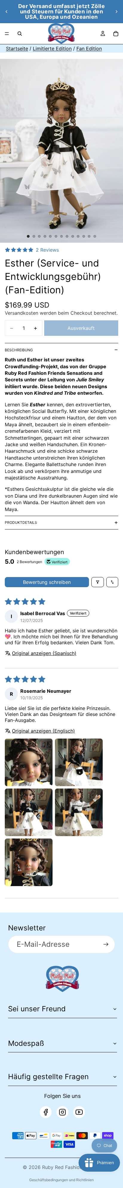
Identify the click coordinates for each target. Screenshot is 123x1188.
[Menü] (7, 33)
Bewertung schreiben (47, 582)
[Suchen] (19, 33)
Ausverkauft (81, 328)
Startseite (17, 48)
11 (83, 236)
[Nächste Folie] (116, 11)
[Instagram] (62, 1112)
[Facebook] (46, 1112)
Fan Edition (89, 48)
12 (89, 236)
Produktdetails (21, 522)
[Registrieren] (106, 944)
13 (94, 236)
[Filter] (97, 582)
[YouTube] (79, 1112)
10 (78, 236)
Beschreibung (19, 350)
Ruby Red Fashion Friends (71, 1167)
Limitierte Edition (52, 48)
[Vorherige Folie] (6, 11)
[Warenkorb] (115, 33)
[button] (29, 762)
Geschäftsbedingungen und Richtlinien (61, 1180)
